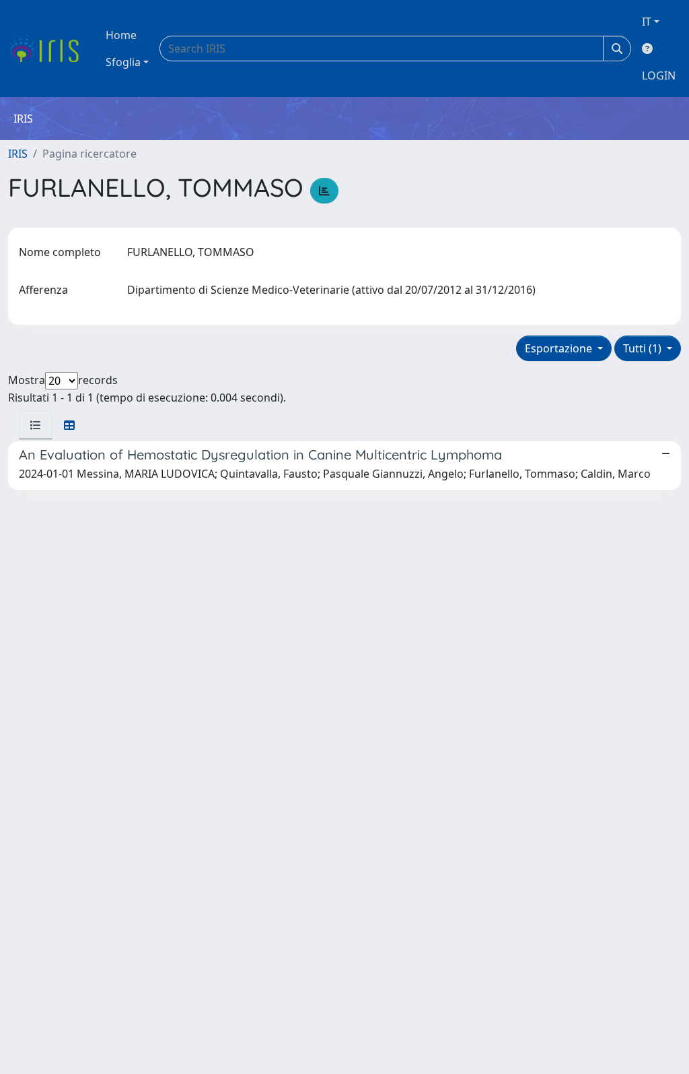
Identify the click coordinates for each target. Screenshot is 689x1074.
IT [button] (646, 21)
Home (121, 35)
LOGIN (659, 75)
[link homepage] (48, 48)
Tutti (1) (643, 348)
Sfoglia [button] (123, 62)
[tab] (35, 425)
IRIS (18, 153)
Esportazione (560, 348)
